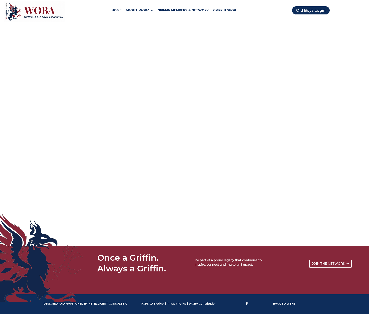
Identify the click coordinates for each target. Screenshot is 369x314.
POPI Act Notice (152, 303)
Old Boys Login (311, 10)
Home (116, 10)
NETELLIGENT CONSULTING (107, 303)
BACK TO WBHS (284, 303)
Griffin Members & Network (183, 10)
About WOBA (138, 10)
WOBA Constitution (203, 303)
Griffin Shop (224, 10)
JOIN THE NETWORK (328, 263)
